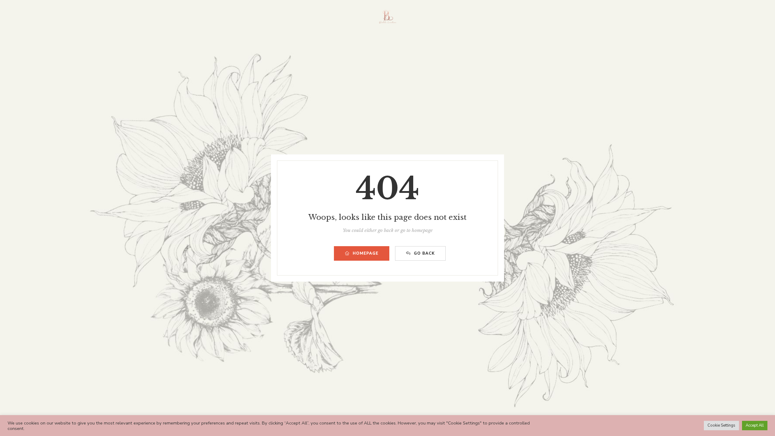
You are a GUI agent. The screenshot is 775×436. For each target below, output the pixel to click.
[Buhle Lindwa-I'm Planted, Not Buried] (388, 16)
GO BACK (424, 253)
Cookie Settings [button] (721, 425)
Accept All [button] (755, 425)
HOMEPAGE (365, 253)
